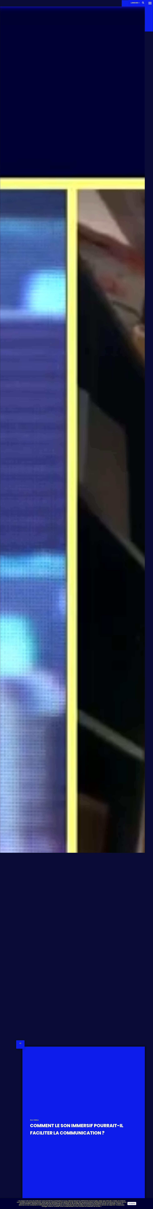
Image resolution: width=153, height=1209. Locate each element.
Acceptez (132, 1204)
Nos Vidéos (34, 1120)
